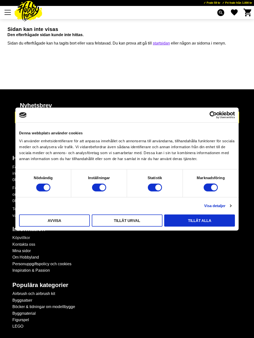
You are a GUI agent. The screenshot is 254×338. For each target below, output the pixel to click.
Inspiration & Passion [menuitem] (31, 270)
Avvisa (54, 220)
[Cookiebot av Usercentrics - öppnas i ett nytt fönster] (213, 115)
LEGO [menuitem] (17, 326)
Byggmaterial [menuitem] (24, 313)
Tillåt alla (199, 220)
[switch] (99, 188)
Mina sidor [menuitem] (21, 251)
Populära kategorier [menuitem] (40, 285)
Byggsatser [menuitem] (22, 300)
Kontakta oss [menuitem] (23, 244)
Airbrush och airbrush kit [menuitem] (33, 293)
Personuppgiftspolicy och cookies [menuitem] (41, 264)
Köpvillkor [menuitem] (21, 238)
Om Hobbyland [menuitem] (25, 257)
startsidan (161, 43)
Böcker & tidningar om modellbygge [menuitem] (43, 307)
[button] (8, 12)
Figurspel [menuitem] (20, 320)
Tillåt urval (127, 220)
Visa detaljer (214, 206)
